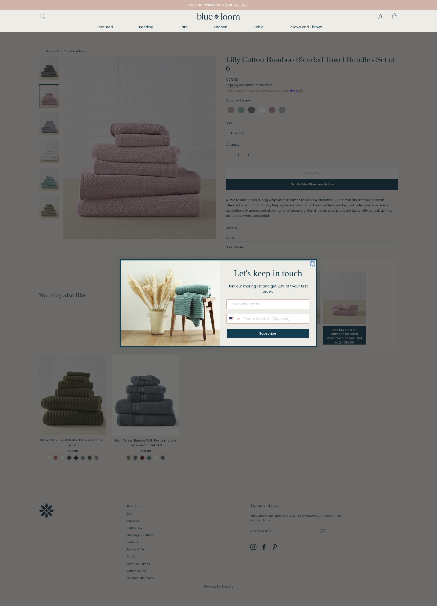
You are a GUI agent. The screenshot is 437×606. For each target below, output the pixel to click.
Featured (105, 27)
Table (259, 27)
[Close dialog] (312, 263)
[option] (218, 5)
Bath (184, 27)
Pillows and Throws (306, 27)
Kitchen (220, 27)
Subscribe (267, 333)
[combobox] (234, 318)
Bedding (146, 27)
